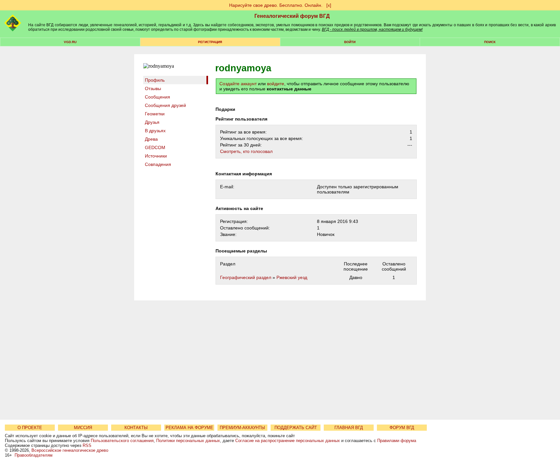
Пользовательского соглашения (122, 440)
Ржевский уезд (291, 277)
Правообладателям (33, 455)
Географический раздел (245, 277)
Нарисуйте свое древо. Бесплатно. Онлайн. (275, 5)
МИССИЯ (83, 427)
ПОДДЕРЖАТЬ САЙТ (295, 427)
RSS (87, 445)
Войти (350, 42)
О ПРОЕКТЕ (30, 427)
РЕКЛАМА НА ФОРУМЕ (189, 427)
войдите (275, 83)
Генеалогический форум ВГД (292, 16)
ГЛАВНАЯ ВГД (348, 427)
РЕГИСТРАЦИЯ (210, 42)
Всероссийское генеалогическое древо (69, 450)
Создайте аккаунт (238, 83)
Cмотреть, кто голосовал (246, 151)
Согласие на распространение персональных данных (287, 440)
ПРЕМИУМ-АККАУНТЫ (242, 427)
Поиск (490, 42)
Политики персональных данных (188, 440)
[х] (328, 5)
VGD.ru (70, 42)
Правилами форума (396, 440)
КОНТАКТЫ (136, 427)
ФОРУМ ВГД (402, 427)
